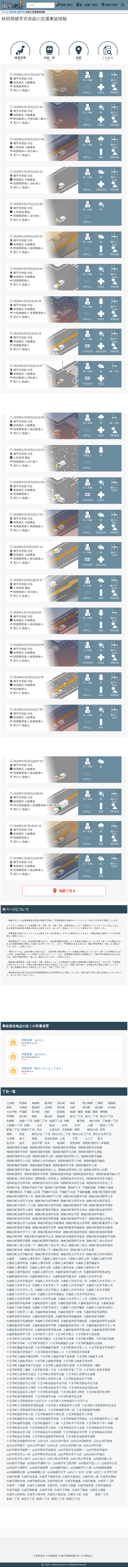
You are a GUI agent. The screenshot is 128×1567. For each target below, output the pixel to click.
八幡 (90, 1125)
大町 (72, 1107)
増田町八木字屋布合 (44, 1160)
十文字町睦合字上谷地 (71, 1427)
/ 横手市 (20, 12)
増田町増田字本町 (17, 1151)
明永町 (61, 1107)
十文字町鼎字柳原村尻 (19, 1396)
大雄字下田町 (62, 1490)
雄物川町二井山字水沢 (99, 1240)
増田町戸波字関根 (55, 1187)
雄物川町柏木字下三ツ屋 (21, 1232)
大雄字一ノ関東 (15, 1485)
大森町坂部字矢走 (89, 1303)
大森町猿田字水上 (40, 1276)
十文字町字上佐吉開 (18, 1338)
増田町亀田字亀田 (94, 1160)
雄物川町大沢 (60, 1249)
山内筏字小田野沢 (17, 1467)
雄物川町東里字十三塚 (105, 1223)
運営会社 (40, 1555)
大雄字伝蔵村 (108, 1476)
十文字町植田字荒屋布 (73, 1418)
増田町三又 (74, 1187)
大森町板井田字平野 (44, 1325)
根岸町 (48, 1103)
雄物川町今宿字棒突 (47, 1200)
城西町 (112, 1103)
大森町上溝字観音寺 (18, 1272)
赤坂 (21, 1134)
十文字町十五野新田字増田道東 (25, 1405)
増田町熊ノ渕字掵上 (47, 1178)
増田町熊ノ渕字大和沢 (19, 1178)
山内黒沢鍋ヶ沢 (102, 1458)
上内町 (10, 1103)
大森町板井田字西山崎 (76, 1329)
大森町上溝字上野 (78, 1258)
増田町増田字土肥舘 (90, 1151)
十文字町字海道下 (37, 1343)
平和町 (10, 1116)
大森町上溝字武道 (63, 1267)
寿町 (47, 1111)
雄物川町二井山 (77, 1245)
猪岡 (9, 1134)
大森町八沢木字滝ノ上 (102, 1281)
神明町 (104, 1111)
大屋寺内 (54, 1129)
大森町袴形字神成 (45, 1312)
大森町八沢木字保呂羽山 (80, 1294)
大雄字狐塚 (89, 1481)
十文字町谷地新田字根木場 (48, 1436)
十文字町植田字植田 (88, 1410)
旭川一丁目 (76, 1116)
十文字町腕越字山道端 (89, 1343)
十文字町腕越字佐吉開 (19, 1347)
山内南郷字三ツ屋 (81, 1467)
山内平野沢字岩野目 (44, 1450)
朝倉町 (61, 1116)
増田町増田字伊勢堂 (64, 1147)
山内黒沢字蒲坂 (15, 1463)
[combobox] (40, 5)
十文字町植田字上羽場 (79, 1414)
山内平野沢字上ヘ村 (18, 1454)
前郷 (27, 1125)
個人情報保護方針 (70, 1555)
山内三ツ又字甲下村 (105, 1472)
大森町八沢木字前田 (98, 1289)
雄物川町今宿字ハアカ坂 (21, 1205)
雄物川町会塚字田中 (101, 1209)
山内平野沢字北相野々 (71, 1450)
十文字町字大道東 (63, 1338)
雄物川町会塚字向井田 (19, 1214)
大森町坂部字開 (67, 1303)
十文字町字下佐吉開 (88, 1334)
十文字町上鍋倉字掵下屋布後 (57, 1356)
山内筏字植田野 (39, 1467)
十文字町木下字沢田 (72, 1423)
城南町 (36, 1103)
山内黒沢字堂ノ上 (89, 1463)
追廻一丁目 (25, 1120)
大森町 (10, 1258)
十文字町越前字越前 (18, 1423)
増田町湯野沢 (14, 1174)
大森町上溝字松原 (17, 1263)
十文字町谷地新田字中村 (21, 1441)
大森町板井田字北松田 (102, 1321)
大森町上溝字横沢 (63, 1263)
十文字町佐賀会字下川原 (52, 1387)
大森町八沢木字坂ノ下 (45, 1285)
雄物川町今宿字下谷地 (19, 1200)
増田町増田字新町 (40, 1151)
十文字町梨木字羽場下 (102, 1347)
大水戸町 (11, 1111)
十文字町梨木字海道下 (19, 1352)
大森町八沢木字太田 (47, 1281)
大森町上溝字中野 (101, 1258)
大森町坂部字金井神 (18, 1303)
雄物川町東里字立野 (44, 1227)
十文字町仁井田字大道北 (21, 1374)
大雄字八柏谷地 (56, 1494)
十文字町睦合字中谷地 (99, 1427)
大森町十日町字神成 (47, 1321)
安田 (102, 1129)
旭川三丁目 (106, 1116)
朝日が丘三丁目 (81, 1134)
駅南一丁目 (107, 1125)
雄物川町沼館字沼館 (104, 1192)
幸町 (9, 1107)
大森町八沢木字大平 (101, 1298)
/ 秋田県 (12, 12)
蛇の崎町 (87, 1103)
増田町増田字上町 (43, 1156)
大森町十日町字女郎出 (99, 1307)
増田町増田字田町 (40, 1147)
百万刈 (10, 1143)
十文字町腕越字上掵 (62, 1343)
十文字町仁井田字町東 (19, 1378)
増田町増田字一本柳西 (95, 1143)
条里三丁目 (28, 1498)
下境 (75, 1138)
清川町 (23, 1116)
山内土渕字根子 (15, 1445)
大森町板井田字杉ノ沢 (71, 1325)
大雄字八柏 (74, 1494)
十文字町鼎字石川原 (70, 1396)
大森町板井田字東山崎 (48, 1329)
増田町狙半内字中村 (18, 1183)
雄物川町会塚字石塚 (47, 1214)
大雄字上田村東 (36, 1485)
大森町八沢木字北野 (18, 1298)
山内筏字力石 (109, 1463)
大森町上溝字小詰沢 (54, 1258)
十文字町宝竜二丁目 (70, 1369)
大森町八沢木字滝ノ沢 (73, 1281)
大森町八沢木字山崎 (44, 1298)
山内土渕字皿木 (59, 1441)
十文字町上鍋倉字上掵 (89, 1356)
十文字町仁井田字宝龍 (51, 1374)
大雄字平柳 (45, 1490)
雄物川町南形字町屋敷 (45, 1218)
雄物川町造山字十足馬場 (21, 1223)
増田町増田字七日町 (64, 1151)
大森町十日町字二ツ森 (19, 1312)
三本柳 (10, 1138)
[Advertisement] (64, 31)
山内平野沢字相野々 (18, 1450)
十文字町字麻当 (41, 1338)
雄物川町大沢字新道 (47, 1254)
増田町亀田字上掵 (86, 1165)
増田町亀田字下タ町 (70, 1160)
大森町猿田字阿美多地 (97, 1272)
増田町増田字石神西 (90, 1147)
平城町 (23, 1111)
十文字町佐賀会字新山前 (83, 1387)
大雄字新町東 (30, 1490)
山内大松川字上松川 (18, 1458)
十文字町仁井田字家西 (97, 1369)
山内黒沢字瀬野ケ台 (39, 1463)
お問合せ (87, 1555)
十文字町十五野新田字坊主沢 (99, 1405)
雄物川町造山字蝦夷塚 (51, 1223)
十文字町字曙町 (85, 1338)
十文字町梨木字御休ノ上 (49, 1352)
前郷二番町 (91, 1111)
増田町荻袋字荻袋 (60, 1174)
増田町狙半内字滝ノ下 (99, 1183)
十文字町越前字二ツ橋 (45, 1423)
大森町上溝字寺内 (43, 1272)
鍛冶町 (99, 1107)
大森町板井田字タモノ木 (101, 1325)
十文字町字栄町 (105, 1338)
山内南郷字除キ (59, 1467)
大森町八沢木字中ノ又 (19, 1289)
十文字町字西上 (64, 1334)
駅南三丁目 (28, 1129)
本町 (72, 1103)
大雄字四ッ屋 (90, 1476)
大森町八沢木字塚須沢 (19, 1281)
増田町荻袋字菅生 (83, 1174)
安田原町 (75, 1143)
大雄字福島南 (103, 1485)
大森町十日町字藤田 (72, 1307)
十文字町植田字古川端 (19, 1418)
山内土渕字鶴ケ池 (70, 1445)
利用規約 (53, 1555)
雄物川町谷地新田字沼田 (101, 1236)
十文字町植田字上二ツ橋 (103, 1418)
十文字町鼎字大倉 (45, 1396)
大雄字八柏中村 (36, 1494)
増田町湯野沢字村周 (36, 1174)
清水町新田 (51, 1138)
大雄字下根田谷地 (49, 1476)
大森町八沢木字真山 (47, 1289)
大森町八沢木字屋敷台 (51, 1294)
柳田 (77, 1129)
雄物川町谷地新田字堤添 (69, 1236)
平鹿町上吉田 (32, 1192)
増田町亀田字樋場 (40, 1165)
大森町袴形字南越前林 (68, 1316)
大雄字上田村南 (15, 1494)
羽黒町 (23, 1103)
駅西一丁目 (43, 1498)
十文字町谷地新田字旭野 (80, 1436)
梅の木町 (95, 1120)
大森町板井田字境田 (18, 1325)
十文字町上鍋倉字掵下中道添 (23, 1365)
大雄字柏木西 (86, 1485)
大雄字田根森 (73, 1481)
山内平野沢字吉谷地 (44, 1454)
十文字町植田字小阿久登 (49, 1414)
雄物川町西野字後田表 (45, 1240)
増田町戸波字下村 (32, 1187)
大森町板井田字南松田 (73, 1321)
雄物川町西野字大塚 (72, 1240)
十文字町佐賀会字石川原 (83, 1383)
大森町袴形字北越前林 (19, 1321)
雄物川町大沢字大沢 (72, 1254)
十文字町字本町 (15, 1343)
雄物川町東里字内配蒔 (99, 1227)
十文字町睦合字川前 (18, 1432)
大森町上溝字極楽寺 (88, 1263)
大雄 (85, 1494)
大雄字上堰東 (98, 1490)
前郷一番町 (76, 1111)
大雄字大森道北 (71, 1476)
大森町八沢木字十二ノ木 (72, 1298)
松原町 (61, 1143)
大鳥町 (23, 1107)
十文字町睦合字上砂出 (43, 1427)
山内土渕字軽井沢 (81, 1441)
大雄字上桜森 (68, 1485)
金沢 (21, 1143)
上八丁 (89, 1138)
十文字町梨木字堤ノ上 (73, 1347)
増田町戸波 (13, 1187)
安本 (47, 1143)
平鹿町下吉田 (68, 1192)
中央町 (112, 1107)
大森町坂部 (107, 1303)
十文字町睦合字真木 (101, 1432)
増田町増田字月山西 (18, 1156)
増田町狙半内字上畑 (72, 1183)
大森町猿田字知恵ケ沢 (68, 1272)
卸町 (67, 1120)
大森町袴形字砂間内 (96, 1312)
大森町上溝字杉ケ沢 (88, 1267)
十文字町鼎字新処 (48, 1392)
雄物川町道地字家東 (101, 1232)
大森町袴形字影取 (43, 1316)
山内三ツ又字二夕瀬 (80, 1472)
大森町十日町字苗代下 (45, 1307)
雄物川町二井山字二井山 (52, 1245)
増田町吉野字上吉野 (96, 1169)
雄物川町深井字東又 (93, 1214)
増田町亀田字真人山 (44, 1169)
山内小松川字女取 (81, 1458)
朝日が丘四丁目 (102, 1134)
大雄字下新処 (80, 1490)
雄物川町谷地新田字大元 (39, 1236)
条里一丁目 (101, 1494)
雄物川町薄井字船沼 (47, 1209)
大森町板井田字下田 (18, 1334)
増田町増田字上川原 (18, 1160)
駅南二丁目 (13, 1129)
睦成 (52, 1125)
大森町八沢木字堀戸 (72, 1285)
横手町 (81, 1120)
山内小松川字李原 (57, 1458)
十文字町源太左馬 (17, 1427)
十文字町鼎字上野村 (72, 1392)
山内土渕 (52, 1445)
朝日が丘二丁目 (61, 1134)
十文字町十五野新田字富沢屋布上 (26, 1410)
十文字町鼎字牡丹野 (98, 1392)
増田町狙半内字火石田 (45, 1183)
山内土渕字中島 (92, 1445)
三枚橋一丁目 (110, 1120)
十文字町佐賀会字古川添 (52, 1383)
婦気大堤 (92, 1129)
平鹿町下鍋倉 (106, 1187)
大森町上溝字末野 (40, 1263)
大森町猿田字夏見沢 (64, 1276)
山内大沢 (43, 1441)
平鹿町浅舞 (89, 1187)
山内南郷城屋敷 (102, 1467)
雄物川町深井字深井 (18, 1218)
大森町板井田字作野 (104, 1329)
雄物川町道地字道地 (75, 1232)
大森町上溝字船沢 (17, 1267)
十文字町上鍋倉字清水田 (77, 1361)
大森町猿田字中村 (17, 1276)
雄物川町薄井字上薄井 (19, 1209)
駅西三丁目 (73, 1498)
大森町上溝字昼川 (29, 1258)
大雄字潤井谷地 (15, 1481)
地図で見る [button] (67, 891)
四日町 (86, 1107)
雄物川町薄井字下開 (75, 1205)
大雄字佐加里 (30, 1476)
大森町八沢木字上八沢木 (21, 1294)
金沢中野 (37, 1143)
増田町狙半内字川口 (72, 1178)
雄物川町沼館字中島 (75, 1196)
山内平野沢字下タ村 (70, 1454)
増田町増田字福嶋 (17, 1147)
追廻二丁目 (41, 1120)
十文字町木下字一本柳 (99, 1423)
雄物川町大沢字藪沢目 (19, 1254)
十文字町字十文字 (43, 1334)
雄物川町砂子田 (69, 1214)
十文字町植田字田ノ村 (61, 1410)
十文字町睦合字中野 (75, 1432)
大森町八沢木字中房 (90, 1276)
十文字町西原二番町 (18, 1369)
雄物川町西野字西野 (18, 1240)
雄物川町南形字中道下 (73, 1218)
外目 (39, 1129)
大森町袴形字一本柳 (70, 1312)
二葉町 (99, 1103)
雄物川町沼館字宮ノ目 (19, 1196)
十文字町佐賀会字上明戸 (21, 1392)
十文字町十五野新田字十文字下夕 (26, 1401)
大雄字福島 (13, 1490)
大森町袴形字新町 (94, 1316)
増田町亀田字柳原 (17, 1165)
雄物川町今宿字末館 (50, 1205)
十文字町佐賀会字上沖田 (21, 1387)
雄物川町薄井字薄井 (101, 1205)
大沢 (39, 1125)
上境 (62, 1138)
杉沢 (77, 1125)
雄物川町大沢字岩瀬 (82, 1249)
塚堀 (34, 1138)
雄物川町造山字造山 (101, 1218)
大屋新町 (67, 1129)
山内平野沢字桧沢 (97, 1450)
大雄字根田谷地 (36, 1481)
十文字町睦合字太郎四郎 (47, 1432)
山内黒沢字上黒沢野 (64, 1463)
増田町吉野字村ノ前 (70, 1169)
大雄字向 (52, 1485)
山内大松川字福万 (94, 1454)
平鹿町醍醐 (83, 1192)
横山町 (48, 1116)
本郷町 (10, 1120)
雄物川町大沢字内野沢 (99, 1254)
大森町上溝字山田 (40, 1267)
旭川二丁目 (91, 1116)
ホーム (5, 12)
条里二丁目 (13, 1498)
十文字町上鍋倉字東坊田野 (22, 1356)
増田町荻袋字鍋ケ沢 (108, 1174)
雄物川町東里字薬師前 (71, 1227)
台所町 (48, 1107)
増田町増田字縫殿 (91, 1156)
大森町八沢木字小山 (18, 1285)
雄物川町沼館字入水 (101, 1196)
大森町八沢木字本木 (72, 1289)
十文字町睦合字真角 (18, 1436)
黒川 (100, 1138)
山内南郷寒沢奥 (15, 1472)
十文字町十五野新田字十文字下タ (68, 1401)
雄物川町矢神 (14, 1249)
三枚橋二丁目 (14, 1125)
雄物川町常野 (14, 1236)
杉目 (65, 1125)
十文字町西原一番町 (88, 1365)
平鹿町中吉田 (50, 1192)
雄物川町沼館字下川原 (48, 1196)
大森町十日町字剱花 (18, 1307)
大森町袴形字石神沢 (18, 1316)
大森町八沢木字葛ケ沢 (99, 1285)
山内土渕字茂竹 (36, 1445)
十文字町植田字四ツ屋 (19, 1414)
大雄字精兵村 (55, 1481)
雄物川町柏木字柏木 (50, 1232)
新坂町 (36, 1107)
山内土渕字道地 (103, 1441)
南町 (34, 1116)
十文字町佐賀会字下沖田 (77, 1378)
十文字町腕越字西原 (47, 1347)
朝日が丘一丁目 (41, 1134)
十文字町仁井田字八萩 (48, 1378)
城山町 (61, 1103)
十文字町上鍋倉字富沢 (19, 1361)
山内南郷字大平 (56, 1472)
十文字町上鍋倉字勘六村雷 (59, 1365)
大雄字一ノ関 (106, 1481)
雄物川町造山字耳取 (78, 1223)
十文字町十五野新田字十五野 (63, 1405)
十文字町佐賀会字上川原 (21, 1383)
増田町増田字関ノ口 (67, 1156)
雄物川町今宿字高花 (98, 1200)
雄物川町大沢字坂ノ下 (37, 1249)
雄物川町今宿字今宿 (72, 1200)
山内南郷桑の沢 (36, 1472)
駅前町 (61, 1111)
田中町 (36, 1111)
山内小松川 (39, 1458)
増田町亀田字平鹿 (63, 1165)
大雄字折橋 (13, 1476)
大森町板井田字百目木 (19, 1329)
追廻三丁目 (55, 1120)
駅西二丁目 (58, 1498)
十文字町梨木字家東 (78, 1352)
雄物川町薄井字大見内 (73, 1209)
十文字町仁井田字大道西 (80, 1374)
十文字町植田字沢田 (47, 1418)
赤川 (21, 1138)
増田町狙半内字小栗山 (99, 1178)
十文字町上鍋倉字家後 (48, 1361)
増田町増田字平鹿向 (18, 1169)
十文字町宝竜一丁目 (44, 1369)
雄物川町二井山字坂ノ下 (21, 1245)
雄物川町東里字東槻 (18, 1227)
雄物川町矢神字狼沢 (101, 1245)
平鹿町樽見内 (14, 1192)
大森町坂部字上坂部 (44, 1303)
